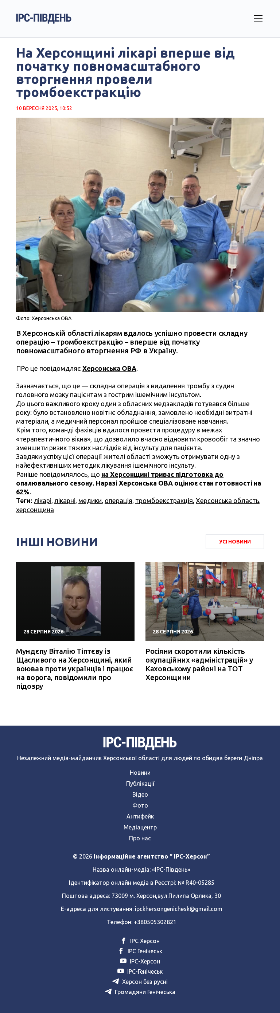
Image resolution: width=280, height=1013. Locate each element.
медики (90, 500)
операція (118, 500)
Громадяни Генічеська (144, 992)
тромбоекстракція (164, 500)
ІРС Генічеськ (144, 951)
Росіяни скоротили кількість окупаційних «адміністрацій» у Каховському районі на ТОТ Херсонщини (199, 664)
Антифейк (140, 816)
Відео (140, 794)
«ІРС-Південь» (171, 869)
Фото (140, 805)
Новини (140, 772)
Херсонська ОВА (109, 368)
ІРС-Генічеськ (144, 971)
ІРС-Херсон (144, 961)
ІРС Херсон (144, 941)
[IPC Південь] (43, 18)
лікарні (64, 500)
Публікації (140, 783)
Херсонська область (227, 500)
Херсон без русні (144, 981)
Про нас (140, 838)
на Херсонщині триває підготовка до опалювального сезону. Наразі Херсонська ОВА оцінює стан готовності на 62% (138, 483)
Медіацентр (140, 827)
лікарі (42, 500)
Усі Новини (235, 542)
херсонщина (35, 509)
